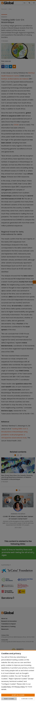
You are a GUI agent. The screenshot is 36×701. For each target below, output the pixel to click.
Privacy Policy (20, 687)
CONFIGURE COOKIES (27, 699)
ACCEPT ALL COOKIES (18, 695)
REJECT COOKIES (9, 699)
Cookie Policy (6, 687)
